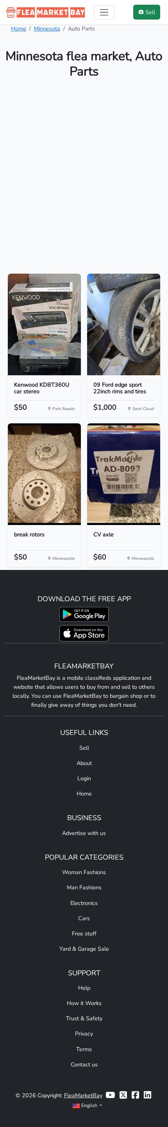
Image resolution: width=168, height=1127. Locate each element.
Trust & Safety (84, 1018)
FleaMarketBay (83, 1095)
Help (84, 988)
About (84, 763)
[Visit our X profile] (123, 1095)
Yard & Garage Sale (84, 949)
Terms (84, 1049)
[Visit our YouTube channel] (110, 1095)
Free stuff (84, 933)
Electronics (84, 903)
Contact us (84, 1064)
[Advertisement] (84, 179)
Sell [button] (150, 12)
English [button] (89, 1105)
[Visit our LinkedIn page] (147, 1095)
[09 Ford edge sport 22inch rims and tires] (123, 324)
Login (84, 778)
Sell (84, 748)
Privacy (84, 1033)
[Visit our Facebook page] (135, 1095)
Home (18, 28)
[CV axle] (123, 474)
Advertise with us (84, 833)
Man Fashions (84, 887)
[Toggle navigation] (104, 12)
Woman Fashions (84, 872)
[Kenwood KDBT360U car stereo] (44, 324)
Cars (84, 918)
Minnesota (47, 28)
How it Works (84, 1003)
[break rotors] (44, 474)
